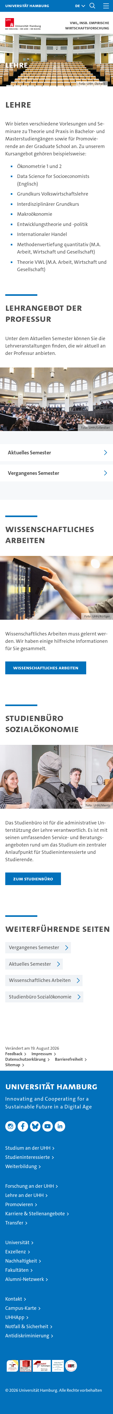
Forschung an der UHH (29, 1186)
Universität (17, 1242)
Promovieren (19, 1204)
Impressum (42, 1053)
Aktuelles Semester (29, 452)
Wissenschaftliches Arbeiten (45, 667)
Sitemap (12, 1065)
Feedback (13, 1053)
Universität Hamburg (27, 5)
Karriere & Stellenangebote (35, 1213)
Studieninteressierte (27, 1157)
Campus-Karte (21, 1308)
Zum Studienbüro (33, 878)
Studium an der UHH (27, 1148)
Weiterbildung (21, 1166)
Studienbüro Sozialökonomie (40, 997)
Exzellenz (15, 1251)
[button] (78, 6)
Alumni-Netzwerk (24, 1279)
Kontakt (13, 1299)
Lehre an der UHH (24, 1195)
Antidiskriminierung (27, 1335)
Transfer (14, 1222)
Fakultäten (17, 1270)
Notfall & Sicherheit (26, 1326)
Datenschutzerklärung (25, 1059)
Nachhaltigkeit (21, 1261)
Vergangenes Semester (33, 473)
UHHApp (14, 1317)
